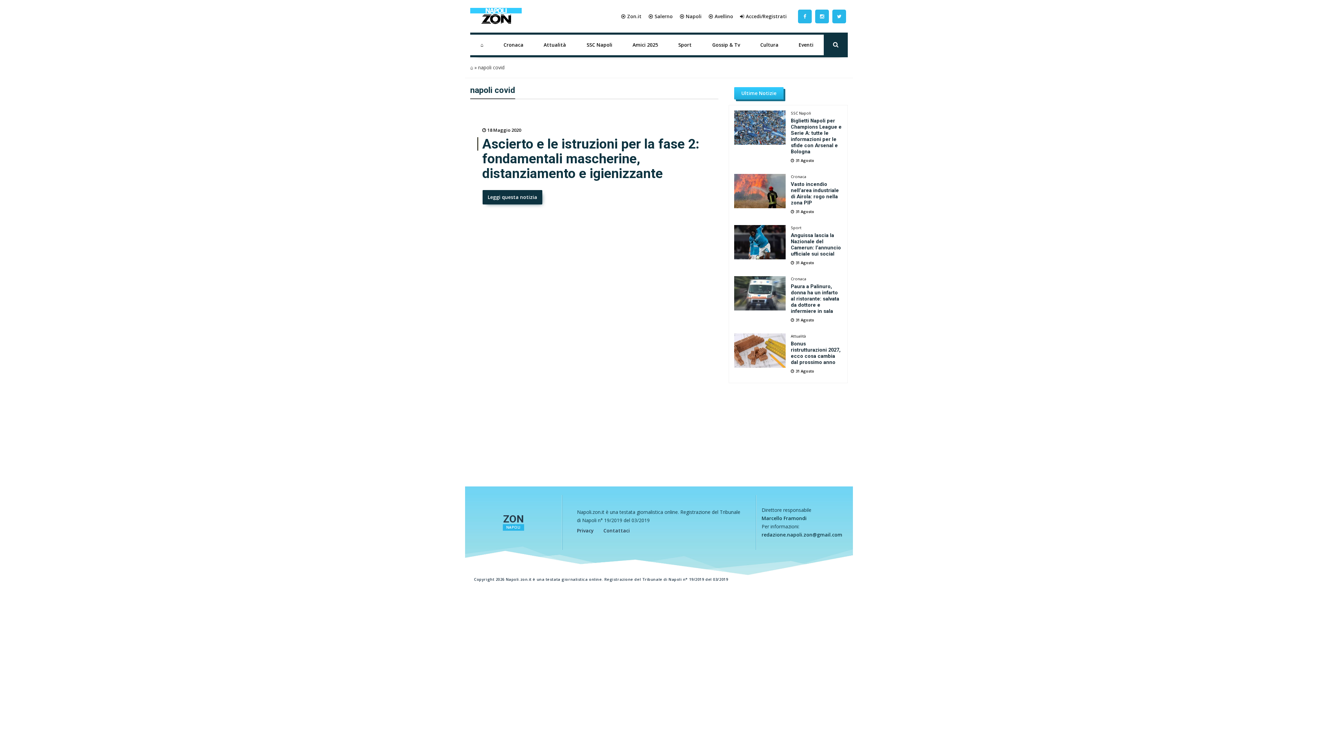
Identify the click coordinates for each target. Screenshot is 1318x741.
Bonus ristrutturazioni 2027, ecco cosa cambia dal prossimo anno (816, 353)
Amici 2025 (645, 45)
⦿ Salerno (660, 16)
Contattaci (616, 530)
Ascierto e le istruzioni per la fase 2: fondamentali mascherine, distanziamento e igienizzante (590, 159)
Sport (685, 45)
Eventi (806, 45)
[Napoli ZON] (496, 16)
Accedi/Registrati (766, 16)
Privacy (585, 530)
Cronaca (513, 45)
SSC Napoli (599, 45)
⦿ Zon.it (631, 16)
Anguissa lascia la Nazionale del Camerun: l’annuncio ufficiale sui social (816, 244)
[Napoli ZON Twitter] (839, 16)
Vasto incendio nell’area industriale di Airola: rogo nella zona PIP (815, 193)
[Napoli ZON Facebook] (804, 16)
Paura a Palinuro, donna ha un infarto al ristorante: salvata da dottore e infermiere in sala (815, 298)
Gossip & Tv (726, 45)
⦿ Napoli (691, 16)
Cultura (769, 45)
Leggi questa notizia (512, 197)
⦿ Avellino (720, 16)
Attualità (555, 45)
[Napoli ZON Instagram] (822, 16)
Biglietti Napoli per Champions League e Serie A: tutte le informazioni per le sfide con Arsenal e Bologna (816, 136)
